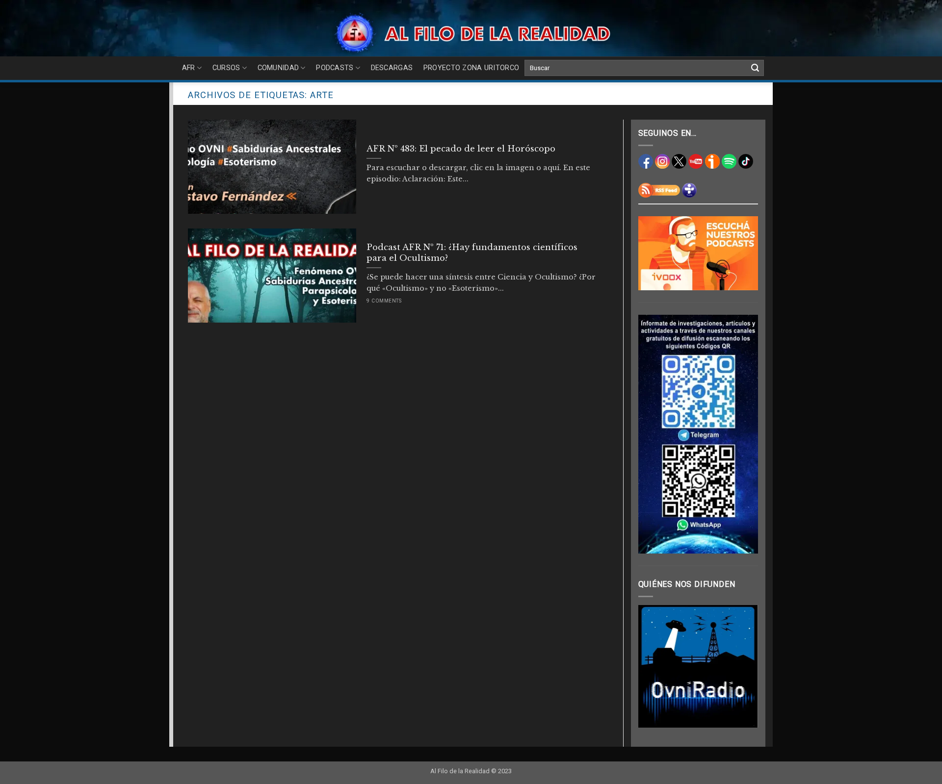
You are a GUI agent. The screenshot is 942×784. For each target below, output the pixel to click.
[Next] (743, 666)
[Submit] (755, 68)
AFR (188, 68)
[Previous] (653, 666)
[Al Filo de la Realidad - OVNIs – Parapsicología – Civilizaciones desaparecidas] (471, 33)
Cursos (226, 68)
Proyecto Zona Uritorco (471, 68)
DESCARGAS (392, 68)
